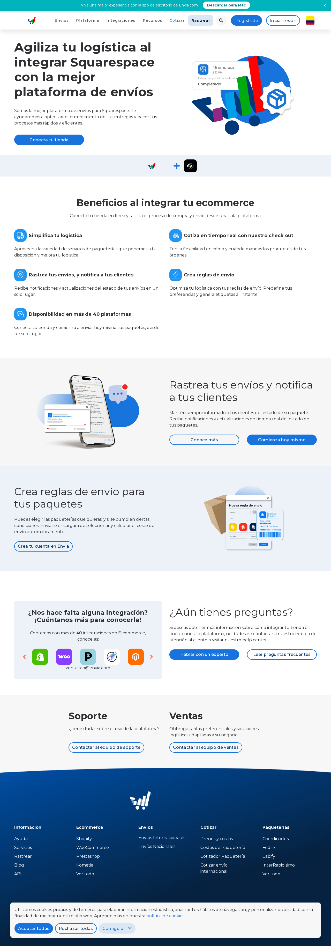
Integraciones (121, 20)
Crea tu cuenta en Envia (43, 546)
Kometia (84, 865)
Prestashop (88, 856)
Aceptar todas (33, 928)
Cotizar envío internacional (214, 868)
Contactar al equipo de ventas (206, 747)
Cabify (268, 856)
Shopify (84, 838)
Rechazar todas (76, 928)
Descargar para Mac (226, 5)
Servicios (23, 847)
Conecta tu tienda (49, 139)
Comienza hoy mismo (282, 439)
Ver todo (85, 873)
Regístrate (247, 20)
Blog (19, 865)
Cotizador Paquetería (222, 856)
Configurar (113, 928)
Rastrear (200, 20)
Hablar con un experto (204, 654)
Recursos (152, 20)
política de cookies (165, 915)
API (17, 873)
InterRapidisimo (278, 865)
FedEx (269, 847)
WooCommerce (92, 847)
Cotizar (177, 20)
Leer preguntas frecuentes (282, 654)
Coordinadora (276, 838)
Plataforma (87, 20)
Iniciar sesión (283, 20)
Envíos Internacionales (161, 837)
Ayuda (21, 838)
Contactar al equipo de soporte (106, 747)
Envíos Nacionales (156, 846)
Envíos (62, 20)
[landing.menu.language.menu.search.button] (221, 20)
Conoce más (204, 439)
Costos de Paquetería (222, 847)
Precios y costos (216, 838)
